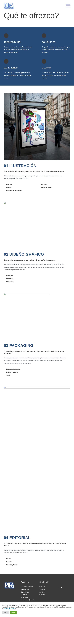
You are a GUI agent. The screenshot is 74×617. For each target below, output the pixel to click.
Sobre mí (42, 587)
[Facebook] (58, 587)
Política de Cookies (10, 609)
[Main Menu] (68, 6)
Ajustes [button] (6, 612)
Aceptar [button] (13, 612)
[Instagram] (61, 587)
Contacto (42, 594)
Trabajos (42, 589)
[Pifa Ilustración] (8, 5)
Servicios (42, 592)
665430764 (24, 597)
